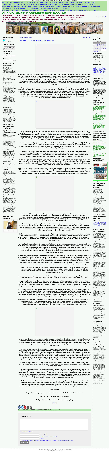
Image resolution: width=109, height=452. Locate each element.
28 (93, 49)
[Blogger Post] (28, 407)
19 (103, 47)
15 (95, 47)
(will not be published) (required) (48, 436)
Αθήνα (4, 39)
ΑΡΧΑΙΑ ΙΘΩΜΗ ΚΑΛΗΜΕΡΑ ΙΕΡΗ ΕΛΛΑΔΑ (34, 13)
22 (95, 48)
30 (97, 49)
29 (95, 49)
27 (105, 48)
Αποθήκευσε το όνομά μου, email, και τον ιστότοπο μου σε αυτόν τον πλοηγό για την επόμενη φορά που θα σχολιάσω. (47, 440)
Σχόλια (105, 16)
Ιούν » (97, 51)
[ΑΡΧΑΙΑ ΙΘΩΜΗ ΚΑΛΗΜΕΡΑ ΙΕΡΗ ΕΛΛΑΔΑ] (54, 29)
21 (93, 48)
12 (103, 45)
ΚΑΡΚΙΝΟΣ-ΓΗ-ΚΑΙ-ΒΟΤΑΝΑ (43, 409)
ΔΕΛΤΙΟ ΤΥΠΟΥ (86, 37)
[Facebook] (19, 407)
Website (42, 438)
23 (97, 48)
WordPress (55, 450)
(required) (43, 434)
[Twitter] (22, 407)
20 (105, 47)
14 (93, 47)
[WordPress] (31, 407)
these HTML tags (29, 431)
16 (97, 47)
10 (99, 45)
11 (101, 45)
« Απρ (94, 51)
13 (105, 45)
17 (99, 47)
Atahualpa (60, 450)
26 (103, 48)
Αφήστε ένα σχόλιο (54, 409)
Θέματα (99, 16)
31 (99, 49)
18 (101, 47)
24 (99, 48)
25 (101, 48)
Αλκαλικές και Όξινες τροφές (25, 37)
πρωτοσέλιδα (99, 181)
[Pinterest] (25, 407)
